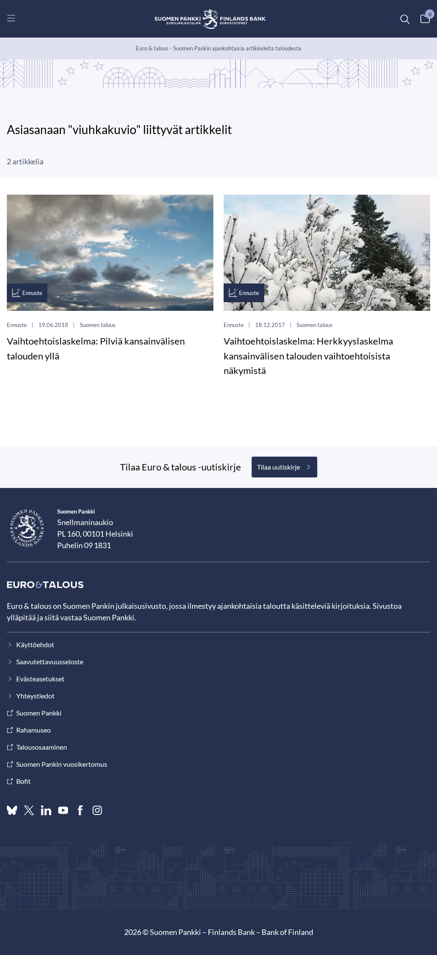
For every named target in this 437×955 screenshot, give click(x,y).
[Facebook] (80, 810)
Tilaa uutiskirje (278, 467)
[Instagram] (97, 810)
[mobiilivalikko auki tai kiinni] (11, 18)
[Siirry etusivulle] (210, 19)
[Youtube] (63, 810)
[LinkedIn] (46, 810)
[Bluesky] (12, 810)
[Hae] (404, 19)
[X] (29, 810)
